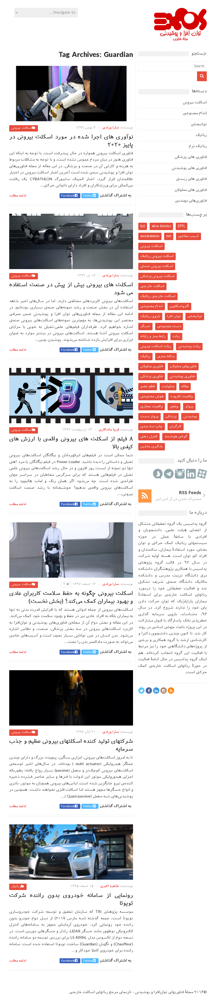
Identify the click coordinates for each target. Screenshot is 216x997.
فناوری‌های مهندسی (191, 200)
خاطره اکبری (109, 886)
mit (168, 236)
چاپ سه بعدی (151, 426)
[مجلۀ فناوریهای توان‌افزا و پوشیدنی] (180, 39)
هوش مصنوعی (152, 396)
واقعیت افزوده (181, 396)
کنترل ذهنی (149, 436)
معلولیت (168, 386)
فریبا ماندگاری (109, 430)
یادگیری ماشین (151, 446)
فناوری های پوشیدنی (189, 168)
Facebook (68, 196)
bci (142, 226)
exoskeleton (149, 236)
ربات (176, 336)
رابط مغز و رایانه (153, 336)
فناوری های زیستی (191, 179)
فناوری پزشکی (151, 376)
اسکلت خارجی (152, 286)
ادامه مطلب (17, 196)
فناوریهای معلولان (183, 366)
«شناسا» (189, 614)
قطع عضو (147, 386)
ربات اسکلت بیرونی (155, 346)
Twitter (88, 196)
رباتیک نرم (198, 146)
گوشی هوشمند (175, 436)
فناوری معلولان (151, 366)
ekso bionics (161, 226)
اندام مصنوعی (195, 113)
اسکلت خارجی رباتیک (157, 296)
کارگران (175, 426)
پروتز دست (149, 416)
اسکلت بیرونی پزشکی (157, 276)
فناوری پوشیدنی (182, 376)
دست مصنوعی (169, 326)
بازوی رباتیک (150, 316)
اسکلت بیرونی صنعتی (156, 266)
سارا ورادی (110, 128)
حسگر (145, 326)
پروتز (189, 406)
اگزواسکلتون (179, 306)
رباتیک (16, 886)
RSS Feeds (190, 493)
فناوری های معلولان (191, 190)
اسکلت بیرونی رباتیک (157, 256)
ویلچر (174, 406)
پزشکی (170, 416)
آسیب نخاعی (188, 236)
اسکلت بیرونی (21, 128)
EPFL (181, 226)
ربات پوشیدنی (189, 346)
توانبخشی (199, 124)
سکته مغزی (166, 356)
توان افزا (174, 316)
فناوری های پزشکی (191, 157)
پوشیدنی (190, 416)
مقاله (185, 386)
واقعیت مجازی (151, 406)
